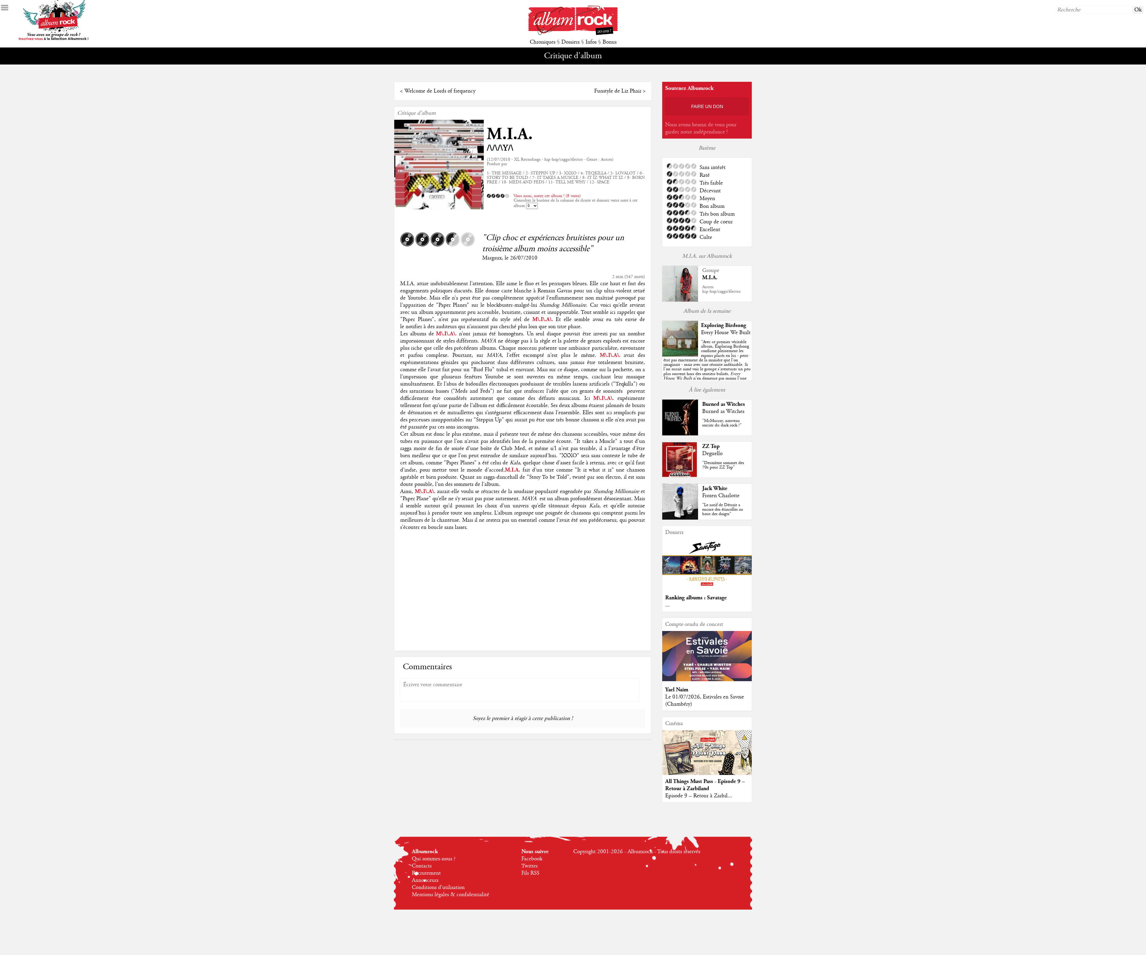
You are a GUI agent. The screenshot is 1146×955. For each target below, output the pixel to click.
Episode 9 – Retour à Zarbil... (698, 795)
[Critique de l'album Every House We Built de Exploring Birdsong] (680, 355)
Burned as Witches (723, 404)
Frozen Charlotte (721, 495)
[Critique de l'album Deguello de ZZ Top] (680, 476)
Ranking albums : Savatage (696, 597)
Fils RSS (530, 873)
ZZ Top (711, 446)
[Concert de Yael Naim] (707, 679)
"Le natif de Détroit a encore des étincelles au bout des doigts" (722, 509)
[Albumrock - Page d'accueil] (573, 33)
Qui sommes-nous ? (433, 858)
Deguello (712, 453)
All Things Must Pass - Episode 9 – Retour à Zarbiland (705, 785)
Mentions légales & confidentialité (450, 894)
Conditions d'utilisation (438, 887)
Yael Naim (676, 689)
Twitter (529, 866)
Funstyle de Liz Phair (617, 91)
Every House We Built (726, 332)
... (667, 605)
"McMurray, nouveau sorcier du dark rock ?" (722, 423)
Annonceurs (425, 880)
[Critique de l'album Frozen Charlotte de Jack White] (680, 518)
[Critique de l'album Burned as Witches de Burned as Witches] (680, 433)
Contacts (422, 866)
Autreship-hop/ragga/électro (721, 289)
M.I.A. (510, 134)
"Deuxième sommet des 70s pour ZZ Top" (723, 465)
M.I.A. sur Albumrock (707, 256)
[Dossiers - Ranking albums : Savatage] (707, 587)
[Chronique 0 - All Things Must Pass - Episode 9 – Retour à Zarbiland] (707, 757)
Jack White (714, 488)
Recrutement (426, 873)
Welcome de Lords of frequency (439, 91)
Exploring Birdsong (723, 325)
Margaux (492, 258)
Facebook (531, 858)
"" (707, 367)
